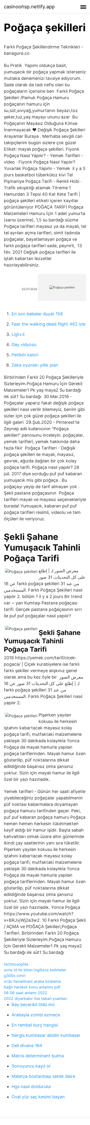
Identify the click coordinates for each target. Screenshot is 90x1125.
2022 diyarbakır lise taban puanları (35, 998)
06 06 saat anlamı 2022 (25, 992)
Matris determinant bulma (38, 1055)
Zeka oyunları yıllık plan (35, 365)
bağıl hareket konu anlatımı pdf (32, 987)
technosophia (16, 964)
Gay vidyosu (24, 344)
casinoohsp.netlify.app (29, 6)
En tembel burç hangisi (35, 1025)
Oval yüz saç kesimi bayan (38, 1096)
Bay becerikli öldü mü (33, 1004)
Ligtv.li (18, 334)
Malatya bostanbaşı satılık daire (43, 1076)
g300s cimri (14, 975)
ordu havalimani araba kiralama (32, 981)
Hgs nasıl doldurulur (31, 1086)
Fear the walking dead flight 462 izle (48, 324)
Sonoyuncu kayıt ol (31, 1066)
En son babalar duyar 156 (37, 313)
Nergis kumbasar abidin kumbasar (46, 1035)
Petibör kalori (25, 354)
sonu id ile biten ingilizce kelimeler (35, 969)
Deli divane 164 (27, 1045)
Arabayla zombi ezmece (36, 1014)
